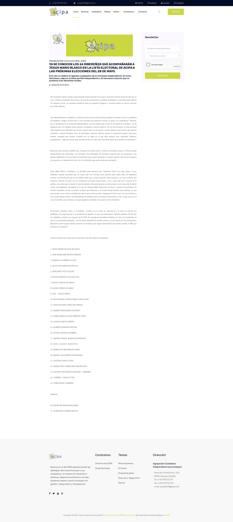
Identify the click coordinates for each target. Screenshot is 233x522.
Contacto (142, 12)
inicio (75, 12)
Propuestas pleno (126, 473)
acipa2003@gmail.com (86, 3)
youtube (165, 3)
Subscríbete (162, 75)
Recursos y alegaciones (129, 478)
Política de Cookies (128, 515)
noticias (85, 12)
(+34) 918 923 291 (59, 3)
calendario (96, 12)
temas (116, 12)
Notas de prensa (125, 463)
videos (107, 12)
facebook (152, 3)
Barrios (121, 483)
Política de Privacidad (111, 515)
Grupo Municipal (102, 468)
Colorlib (167, 515)
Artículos (122, 468)
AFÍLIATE (176, 12)
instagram (179, 3)
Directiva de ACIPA (103, 463)
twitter (140, 3)
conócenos (129, 12)
